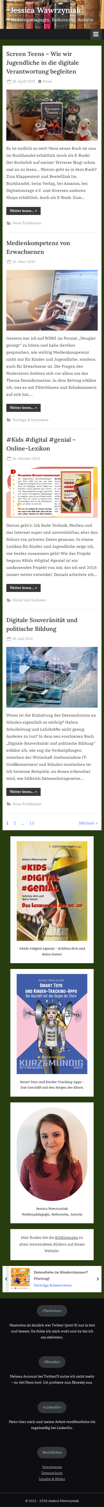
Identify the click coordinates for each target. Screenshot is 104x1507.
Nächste (86, 822)
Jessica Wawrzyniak (45, 10)
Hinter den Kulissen (29, 600)
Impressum (52, 1467)
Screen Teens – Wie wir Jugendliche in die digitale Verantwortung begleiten (42, 62)
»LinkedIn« (52, 1407)
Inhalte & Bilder (52, 1479)
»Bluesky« (52, 1362)
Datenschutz (52, 1473)
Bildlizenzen (66, 1237)
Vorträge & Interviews (30, 420)
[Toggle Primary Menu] (95, 34)
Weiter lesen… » (25, 211)
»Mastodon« (52, 1310)
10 (31, 822)
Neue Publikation (26, 223)
